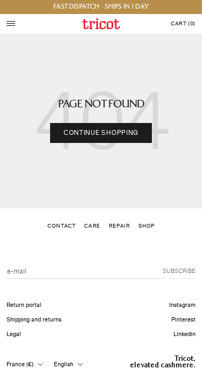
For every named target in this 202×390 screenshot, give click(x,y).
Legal (13, 334)
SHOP (146, 226)
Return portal (23, 305)
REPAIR (119, 226)
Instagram (182, 305)
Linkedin (184, 334)
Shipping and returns (33, 319)
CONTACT (61, 226)
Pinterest (183, 319)
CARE (92, 226)
